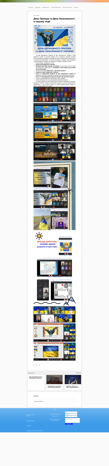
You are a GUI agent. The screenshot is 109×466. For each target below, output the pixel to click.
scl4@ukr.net (56, 420)
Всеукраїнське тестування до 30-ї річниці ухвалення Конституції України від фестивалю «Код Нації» (54, 387)
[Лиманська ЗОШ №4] (55, 409)
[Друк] (39, 365)
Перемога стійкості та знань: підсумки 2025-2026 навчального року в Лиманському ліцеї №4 (72, 387)
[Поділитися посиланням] (36, 365)
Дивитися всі (78, 372)
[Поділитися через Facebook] (34, 365)
